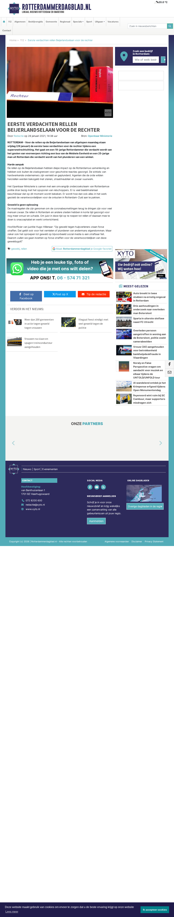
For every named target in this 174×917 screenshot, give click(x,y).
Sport (89, 21)
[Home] (4, 21)
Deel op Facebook (27, 296)
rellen (24, 248)
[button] (9, 443)
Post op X (61, 294)
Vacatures (113, 21)
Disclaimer (137, 541)
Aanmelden (96, 521)
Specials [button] (77, 21)
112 (10, 21)
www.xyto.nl (33, 509)
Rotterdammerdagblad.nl (56, 7)
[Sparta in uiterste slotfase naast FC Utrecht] (124, 322)
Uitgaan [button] (99, 21)
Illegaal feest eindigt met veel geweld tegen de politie (93, 323)
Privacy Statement (154, 541)
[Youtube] (97, 487)
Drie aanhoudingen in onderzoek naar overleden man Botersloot (149, 309)
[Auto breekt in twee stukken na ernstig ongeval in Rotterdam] (124, 296)
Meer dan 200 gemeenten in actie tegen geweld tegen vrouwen (39, 323)
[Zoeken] (170, 26)
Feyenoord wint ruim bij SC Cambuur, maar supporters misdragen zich (149, 399)
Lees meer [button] (11, 911)
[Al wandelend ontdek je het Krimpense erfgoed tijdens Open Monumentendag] (124, 386)
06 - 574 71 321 (73, 277)
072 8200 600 (34, 500)
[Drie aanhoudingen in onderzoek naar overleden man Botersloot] (124, 309)
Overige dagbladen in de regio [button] (145, 506)
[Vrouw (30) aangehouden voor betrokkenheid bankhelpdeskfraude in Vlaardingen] (124, 350)
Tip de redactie (96, 294)
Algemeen (19, 21)
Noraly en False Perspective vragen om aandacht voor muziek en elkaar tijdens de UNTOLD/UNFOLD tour (148, 370)
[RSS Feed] (103, 487)
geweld (15, 248)
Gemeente (51, 21)
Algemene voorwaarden (117, 541)
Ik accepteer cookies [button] (155, 909)
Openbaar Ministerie (100, 135)
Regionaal (65, 21)
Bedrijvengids (35, 21)
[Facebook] (90, 487)
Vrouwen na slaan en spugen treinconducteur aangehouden (38, 343)
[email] (169, 373)
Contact (6, 30)
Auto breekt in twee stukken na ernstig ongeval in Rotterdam (149, 297)
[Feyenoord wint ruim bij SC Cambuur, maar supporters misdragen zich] (124, 399)
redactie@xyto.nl (35, 504)
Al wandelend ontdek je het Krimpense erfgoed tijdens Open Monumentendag (149, 386)
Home (13, 40)
